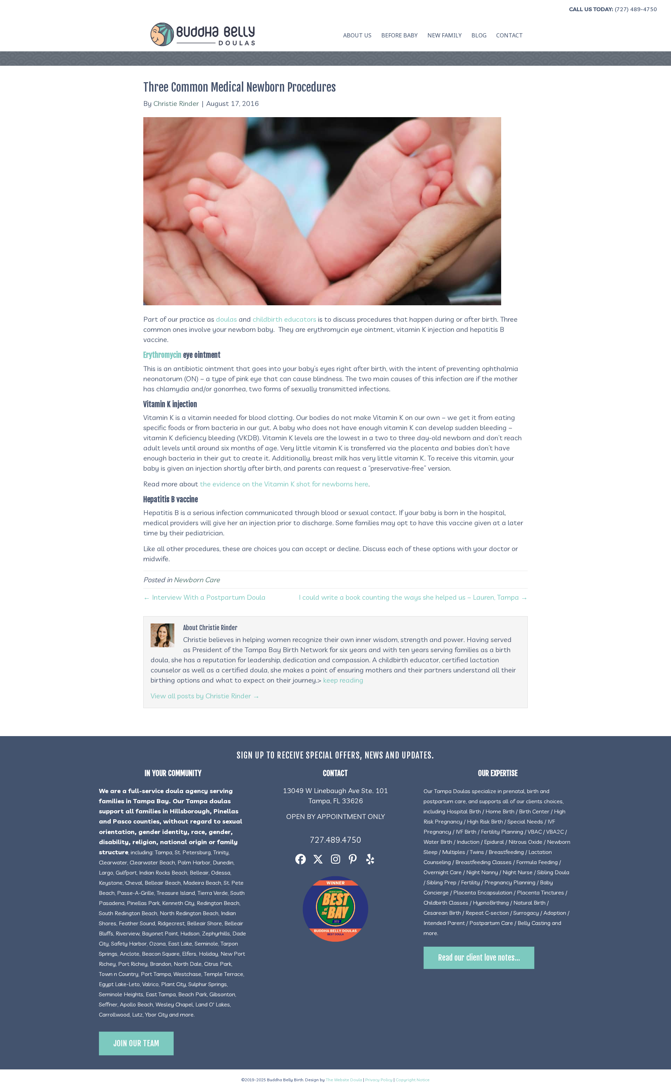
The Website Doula (344, 1079)
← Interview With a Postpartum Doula (204, 597)
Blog (478, 35)
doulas (226, 319)
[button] (300, 859)
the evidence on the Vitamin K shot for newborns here (284, 483)
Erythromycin (162, 354)
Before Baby (399, 35)
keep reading (343, 680)
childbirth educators (284, 319)
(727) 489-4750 (636, 9)
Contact (509, 35)
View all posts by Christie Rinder (205, 695)
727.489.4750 (335, 840)
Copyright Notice (413, 1079)
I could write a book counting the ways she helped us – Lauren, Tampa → (413, 597)
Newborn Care (197, 579)
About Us (357, 35)
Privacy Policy (378, 1079)
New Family (444, 35)
